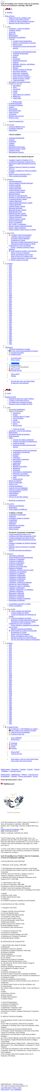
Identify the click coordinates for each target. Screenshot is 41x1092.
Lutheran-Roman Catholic (17, 206)
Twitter (13, 746)
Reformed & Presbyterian (17, 147)
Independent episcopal (20, 60)
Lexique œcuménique (15, 486)
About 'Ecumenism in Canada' (20, 349)
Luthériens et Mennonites (17, 588)
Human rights (13, 109)
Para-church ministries (20, 71)
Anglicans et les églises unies (18, 566)
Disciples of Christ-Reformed (18, 195)
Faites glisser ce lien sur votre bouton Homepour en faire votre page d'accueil (24, 760)
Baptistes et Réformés (15, 568)
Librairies (14, 776)
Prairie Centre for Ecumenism (20, 253)
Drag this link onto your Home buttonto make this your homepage (23, 382)
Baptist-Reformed (14, 194)
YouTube (14, 748)
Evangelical (16, 59)
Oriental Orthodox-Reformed (18, 215)
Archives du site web (17, 734)
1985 (10, 335)
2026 (10, 265)
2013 (10, 288)
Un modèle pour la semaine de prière (20, 402)
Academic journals (14, 30)
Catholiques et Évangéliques (18, 572)
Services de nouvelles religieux (18, 497)
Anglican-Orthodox (15, 187)
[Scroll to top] (1, 2)
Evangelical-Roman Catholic (18, 199)
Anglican (16, 55)
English (9, 390)
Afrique (15, 415)
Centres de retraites (19, 429)
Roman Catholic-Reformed (17, 228)
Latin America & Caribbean (21, 94)
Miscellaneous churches (16, 152)
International (17, 85)
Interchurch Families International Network (24, 242)
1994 (10, 322)
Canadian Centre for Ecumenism (21, 235)
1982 (10, 338)
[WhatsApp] (2, 1072)
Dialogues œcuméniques (16, 506)
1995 (10, 320)
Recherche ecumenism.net (17, 500)
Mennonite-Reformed (15, 208)
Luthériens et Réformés (16, 591)
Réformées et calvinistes (20, 473)
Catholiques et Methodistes (17, 577)
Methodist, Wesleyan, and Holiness (24, 64)
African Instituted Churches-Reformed (21, 183)
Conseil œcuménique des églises (21, 618)
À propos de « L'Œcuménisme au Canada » (24, 729)
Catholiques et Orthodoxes (17, 579)
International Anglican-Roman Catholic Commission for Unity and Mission (22, 244)
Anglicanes (16, 454)
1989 (10, 328)
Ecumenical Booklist (15, 103)
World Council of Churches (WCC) (20, 174)
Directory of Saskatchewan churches (24, 43)
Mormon (15, 68)
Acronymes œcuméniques (17, 409)
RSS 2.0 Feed (15, 369)
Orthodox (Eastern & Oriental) (22, 69)
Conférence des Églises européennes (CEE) (22, 536)
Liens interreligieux (15, 491)
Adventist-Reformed (15, 181)
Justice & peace (14, 112)
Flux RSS (14, 745)
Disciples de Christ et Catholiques (19, 586)
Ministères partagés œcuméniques (21, 629)
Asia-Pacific (16, 89)
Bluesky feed (15, 363)
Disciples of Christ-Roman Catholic (20, 197)
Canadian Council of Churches (20, 237)
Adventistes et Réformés (16, 556)
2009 (10, 295)
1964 (10, 344)
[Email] (2, 1069)
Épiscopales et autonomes (21, 459)
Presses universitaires (25, 776)
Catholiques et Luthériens (17, 573)
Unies (14, 477)
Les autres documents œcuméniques (20, 550)
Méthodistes (16, 465)
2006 (10, 301)
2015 (10, 285)
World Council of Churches (19, 260)
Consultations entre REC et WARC (20, 604)
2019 (10, 278)
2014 (10, 286)
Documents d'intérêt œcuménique (19, 434)
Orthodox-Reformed (15, 217)
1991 (10, 326)
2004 (10, 304)
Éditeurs (24, 774)
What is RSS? (15, 374)
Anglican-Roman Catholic (17, 190)
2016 (10, 283)
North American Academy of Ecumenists (24, 251)
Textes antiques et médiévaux (18, 509)
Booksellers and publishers (17, 37)
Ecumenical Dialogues (16, 105)
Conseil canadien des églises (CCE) (20, 534)
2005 (10, 303)
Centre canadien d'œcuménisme (21, 611)
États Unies (16, 422)
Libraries (30, 769)
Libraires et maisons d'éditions (18, 489)
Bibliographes (13, 432)
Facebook (14, 743)
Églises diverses (18, 479)
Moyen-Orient (17, 425)
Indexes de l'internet (15, 481)
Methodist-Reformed (15, 212)
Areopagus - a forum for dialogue (19, 28)
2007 (10, 299)
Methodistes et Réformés (16, 595)
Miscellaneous (17, 66)
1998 (10, 315)
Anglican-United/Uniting (16, 192)
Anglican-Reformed (15, 188)
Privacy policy (15, 360)
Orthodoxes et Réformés (16, 597)
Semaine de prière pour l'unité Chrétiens (21, 398)
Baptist (15, 57)
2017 (10, 281)
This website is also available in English (23, 730)
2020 (10, 276)
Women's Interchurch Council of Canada (24, 258)
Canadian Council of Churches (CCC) (21, 160)
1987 (10, 331)
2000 (10, 311)
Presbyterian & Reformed (21, 75)
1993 (10, 324)
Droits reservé (15, 739)
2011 (10, 292)
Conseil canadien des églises (20, 613)
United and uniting (18, 80)
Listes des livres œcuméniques (18, 488)
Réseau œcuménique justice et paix (22, 254)
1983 (10, 336)
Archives (10, 263)
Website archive (16, 354)
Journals (36, 769)
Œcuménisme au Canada (18, 632)
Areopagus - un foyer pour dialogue (20, 431)
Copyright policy (16, 358)
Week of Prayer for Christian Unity (20, 18)
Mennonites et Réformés (16, 593)
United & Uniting (14, 150)
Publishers (5, 771)
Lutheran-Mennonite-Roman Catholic (20, 203)
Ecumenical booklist (17, 352)
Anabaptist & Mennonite (20, 53)
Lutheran (15, 62)
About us (10, 347)
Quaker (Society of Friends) (21, 77)
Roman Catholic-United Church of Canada (22, 229)
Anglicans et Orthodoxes (16, 563)
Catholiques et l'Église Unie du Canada (21, 570)
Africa (15, 87)
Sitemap (13, 376)
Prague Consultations (15, 222)
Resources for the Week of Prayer (19, 23)
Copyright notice (6, 1088)
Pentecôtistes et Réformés (17, 600)
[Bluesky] (2, 1059)
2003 (10, 306)
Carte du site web (16, 754)
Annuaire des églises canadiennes (23, 440)
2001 (10, 310)
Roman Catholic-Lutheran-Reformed (20, 226)
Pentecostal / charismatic (20, 73)
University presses (15, 771)
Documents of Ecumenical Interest (19, 82)
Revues (35, 776)
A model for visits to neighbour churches (21, 21)
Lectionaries (12, 114)
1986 (10, 333)
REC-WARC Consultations (17, 224)
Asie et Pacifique (18, 418)
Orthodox (12, 145)
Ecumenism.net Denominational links (24, 52)
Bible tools (12, 34)
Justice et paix (13, 484)
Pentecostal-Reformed (16, 220)
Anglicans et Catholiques (16, 559)
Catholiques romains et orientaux (19, 518)
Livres (9, 393)
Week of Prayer (10, 16)
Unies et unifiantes (14, 527)
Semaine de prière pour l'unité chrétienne (24, 638)
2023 (10, 270)
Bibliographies (13, 35)
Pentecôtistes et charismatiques (22, 472)
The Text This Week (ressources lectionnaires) (25, 639)
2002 (10, 308)
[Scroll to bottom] (3, 2)
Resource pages (14, 118)
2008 (10, 297)
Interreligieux (13, 507)
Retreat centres (17, 44)
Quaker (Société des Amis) (21, 475)
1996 (10, 319)
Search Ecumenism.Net (16, 121)
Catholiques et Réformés (16, 580)
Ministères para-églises (20, 466)
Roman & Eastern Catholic (21, 78)
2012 (10, 290)
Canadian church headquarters (22, 41)
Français (9, 9)
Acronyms (12, 32)
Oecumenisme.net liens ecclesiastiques (25, 450)
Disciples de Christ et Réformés (19, 584)
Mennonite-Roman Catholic (17, 210)
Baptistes (15, 456)
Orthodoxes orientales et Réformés (19, 598)
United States (17, 98)
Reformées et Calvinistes (16, 525)
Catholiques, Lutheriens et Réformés (20, 582)
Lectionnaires (13, 495)
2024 (10, 269)
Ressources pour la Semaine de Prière (20, 404)
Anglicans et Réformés (16, 564)
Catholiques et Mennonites (17, 575)
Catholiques (16, 457)
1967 (10, 342)
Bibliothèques (15, 774)
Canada (15, 91)
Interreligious (13, 130)
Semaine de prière (10, 397)
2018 (10, 279)
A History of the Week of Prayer (19, 19)
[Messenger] (2, 1066)
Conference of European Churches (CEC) (22, 162)
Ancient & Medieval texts (17, 126)
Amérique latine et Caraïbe (21, 416)
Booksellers (15, 769)
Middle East (16, 96)
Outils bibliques (14, 493)
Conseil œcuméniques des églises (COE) (21, 538)
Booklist (9, 12)
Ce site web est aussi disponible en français (24, 351)
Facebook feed (15, 365)
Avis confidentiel (16, 738)
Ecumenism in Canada (18, 240)
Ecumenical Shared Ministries (20, 238)
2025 (10, 267)
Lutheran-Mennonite (15, 201)
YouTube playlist (16, 370)
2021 (10, 274)
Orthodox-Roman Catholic (17, 219)
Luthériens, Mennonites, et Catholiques (21, 589)
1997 (10, 317)
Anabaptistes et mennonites (21, 452)
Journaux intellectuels (15, 482)
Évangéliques (17, 461)
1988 (10, 329)
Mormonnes (16, 468)
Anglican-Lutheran (15, 185)
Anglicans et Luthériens (16, 561)
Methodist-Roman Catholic (17, 213)
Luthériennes (17, 463)
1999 (10, 313)
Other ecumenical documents (18, 176)
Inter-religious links (15, 110)
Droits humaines (14, 436)
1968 (10, 340)
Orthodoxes (16, 470)
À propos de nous (12, 727)
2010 (10, 294)
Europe (15, 93)
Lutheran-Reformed (15, 204)
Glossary (11, 107)
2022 (10, 272)
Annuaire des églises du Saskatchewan (25, 441)
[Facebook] (2, 1063)
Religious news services (16, 116)
